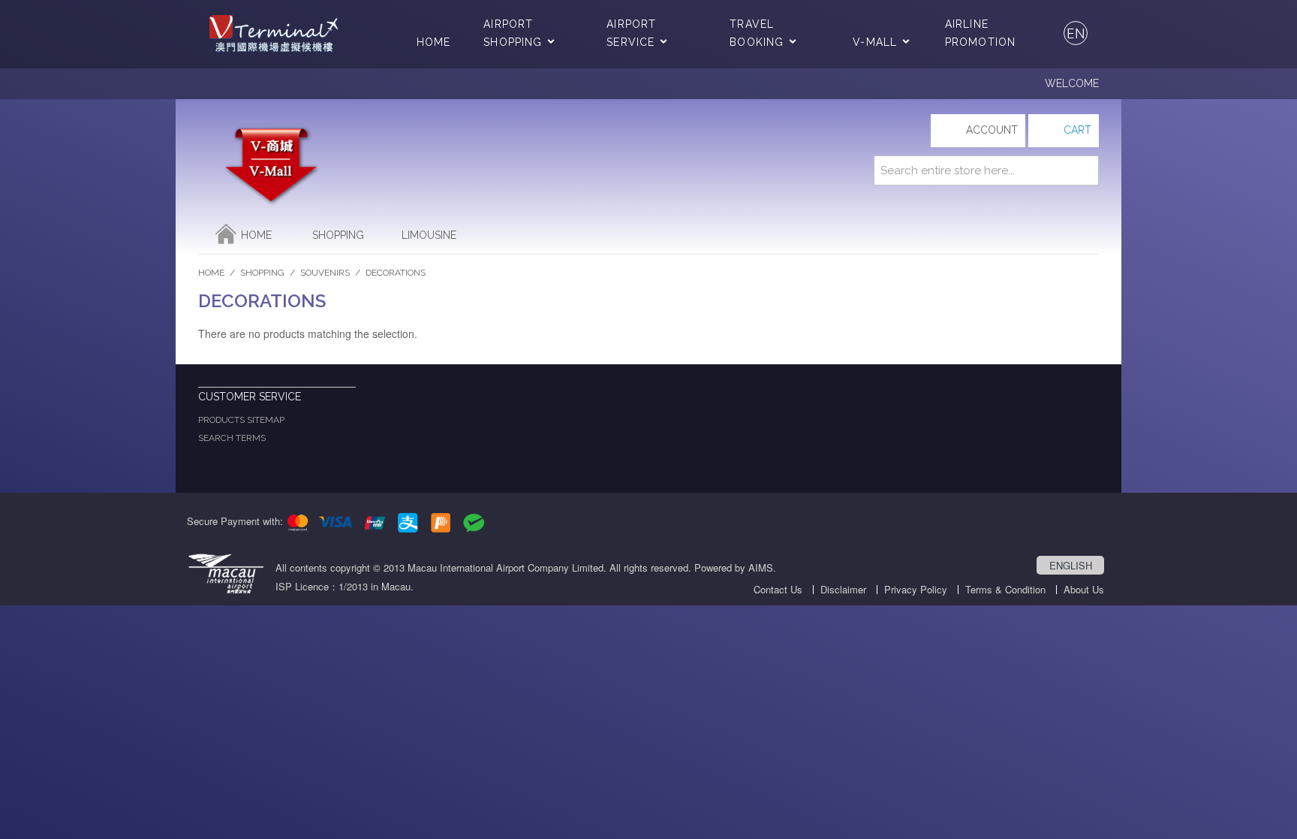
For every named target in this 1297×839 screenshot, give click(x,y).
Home (433, 42)
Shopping (338, 235)
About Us (1084, 589)
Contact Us (778, 589)
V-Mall (875, 42)
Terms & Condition (1005, 589)
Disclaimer (843, 589)
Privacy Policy (915, 589)
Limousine (429, 235)
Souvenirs (325, 272)
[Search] (1084, 170)
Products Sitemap (241, 420)
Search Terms (232, 438)
